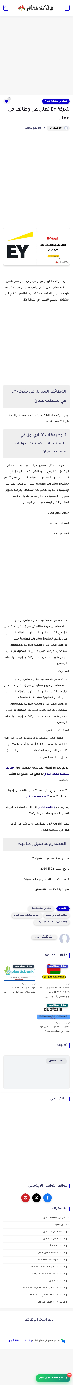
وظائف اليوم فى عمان (55, 1232)
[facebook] (47, 1197)
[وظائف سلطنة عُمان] (36, 7)
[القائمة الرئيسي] (67, 8)
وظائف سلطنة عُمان (20, 1341)
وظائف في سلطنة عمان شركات (51, 922)
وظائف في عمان (58, 1281)
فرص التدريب (59, 1225)
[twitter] (36, 1197)
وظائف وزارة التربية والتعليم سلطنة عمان (44, 1288)
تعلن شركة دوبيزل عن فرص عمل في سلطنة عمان (54, 1029)
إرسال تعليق (56, 1061)
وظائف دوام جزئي (57, 1246)
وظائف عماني (46, 807)
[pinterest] (25, 1197)
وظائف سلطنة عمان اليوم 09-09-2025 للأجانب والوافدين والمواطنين (55, 992)
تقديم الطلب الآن (37, 797)
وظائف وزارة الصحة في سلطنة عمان (47, 1295)
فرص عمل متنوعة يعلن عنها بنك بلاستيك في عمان (20, 990)
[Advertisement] (36, 56)
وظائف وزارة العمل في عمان (51, 1302)
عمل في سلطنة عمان (56, 101)
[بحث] (5, 8)
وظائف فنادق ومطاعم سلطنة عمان (47, 1267)
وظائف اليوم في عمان (56, 915)
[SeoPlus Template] (63, 1341)
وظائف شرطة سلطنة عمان (51, 1260)
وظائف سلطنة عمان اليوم (26, 915)
